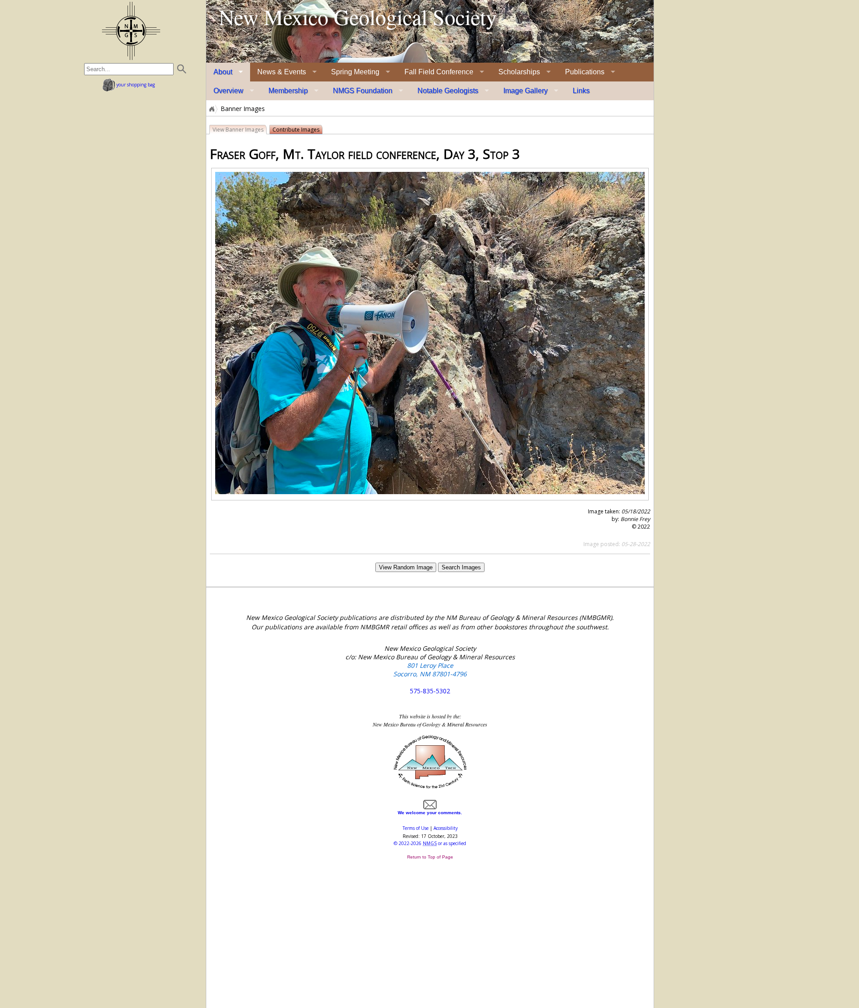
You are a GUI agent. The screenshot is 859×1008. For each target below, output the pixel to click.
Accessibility (446, 828)
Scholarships (519, 72)
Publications (584, 72)
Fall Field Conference (438, 72)
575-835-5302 (430, 691)
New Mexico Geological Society (358, 16)
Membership (288, 90)
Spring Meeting (355, 72)
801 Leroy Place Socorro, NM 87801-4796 (430, 669)
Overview (228, 90)
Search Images (461, 567)
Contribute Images (295, 129)
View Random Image (406, 567)
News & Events (281, 72)
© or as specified (430, 843)
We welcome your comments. (430, 812)
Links (581, 90)
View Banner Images (238, 129)
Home (211, 109)
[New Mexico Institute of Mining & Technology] (430, 787)
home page (131, 31)
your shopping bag (135, 84)
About (222, 72)
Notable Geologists (447, 90)
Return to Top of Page (430, 856)
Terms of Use (416, 828)
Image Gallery (525, 90)
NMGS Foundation (362, 90)
